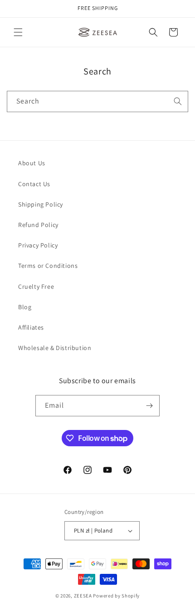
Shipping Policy (40, 204)
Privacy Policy (38, 245)
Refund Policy (38, 225)
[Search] (178, 101)
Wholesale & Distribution (54, 348)
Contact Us (34, 184)
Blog (24, 307)
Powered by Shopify (116, 595)
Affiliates (31, 327)
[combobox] (97, 101)
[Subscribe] (149, 405)
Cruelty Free (36, 286)
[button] (18, 32)
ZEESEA (83, 595)
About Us (31, 163)
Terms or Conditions (48, 266)
